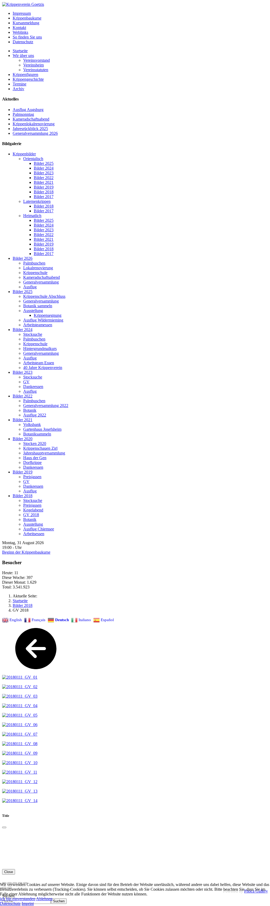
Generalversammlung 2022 (45, 405)
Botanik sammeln (37, 306)
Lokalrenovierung (38, 268)
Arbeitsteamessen (37, 325)
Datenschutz (10, 903)
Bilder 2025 (44, 163)
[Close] (4, 827)
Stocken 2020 (34, 443)
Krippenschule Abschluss (44, 296)
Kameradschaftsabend (41, 277)
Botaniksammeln (37, 434)
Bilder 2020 (22, 439)
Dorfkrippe (32, 462)
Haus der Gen (34, 458)
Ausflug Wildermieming (43, 320)
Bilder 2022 (44, 177)
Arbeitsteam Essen (38, 363)
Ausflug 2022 (34, 415)
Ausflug (30, 287)
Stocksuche (32, 334)
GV (26, 382)
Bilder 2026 (22, 258)
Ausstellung (33, 310)
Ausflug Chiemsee (38, 529)
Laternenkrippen (37, 201)
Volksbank (32, 424)
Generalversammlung (41, 282)
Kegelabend (33, 510)
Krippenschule (35, 272)
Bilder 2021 (44, 182)
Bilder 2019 (44, 187)
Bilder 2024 (44, 168)
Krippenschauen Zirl (40, 448)
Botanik (29, 410)
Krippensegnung (47, 315)
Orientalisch (33, 158)
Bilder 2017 (44, 196)
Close (8, 872)
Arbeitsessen (33, 533)
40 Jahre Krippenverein (42, 367)
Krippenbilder (24, 154)
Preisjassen (32, 476)
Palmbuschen (34, 263)
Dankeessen (33, 386)
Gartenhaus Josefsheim (42, 429)
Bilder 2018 (44, 192)
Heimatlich (32, 215)
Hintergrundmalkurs (40, 348)
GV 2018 (31, 514)
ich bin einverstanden (17, 899)
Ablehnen (44, 899)
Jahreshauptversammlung (44, 453)
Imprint (28, 903)
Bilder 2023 (44, 173)
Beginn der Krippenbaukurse (26, 552)
